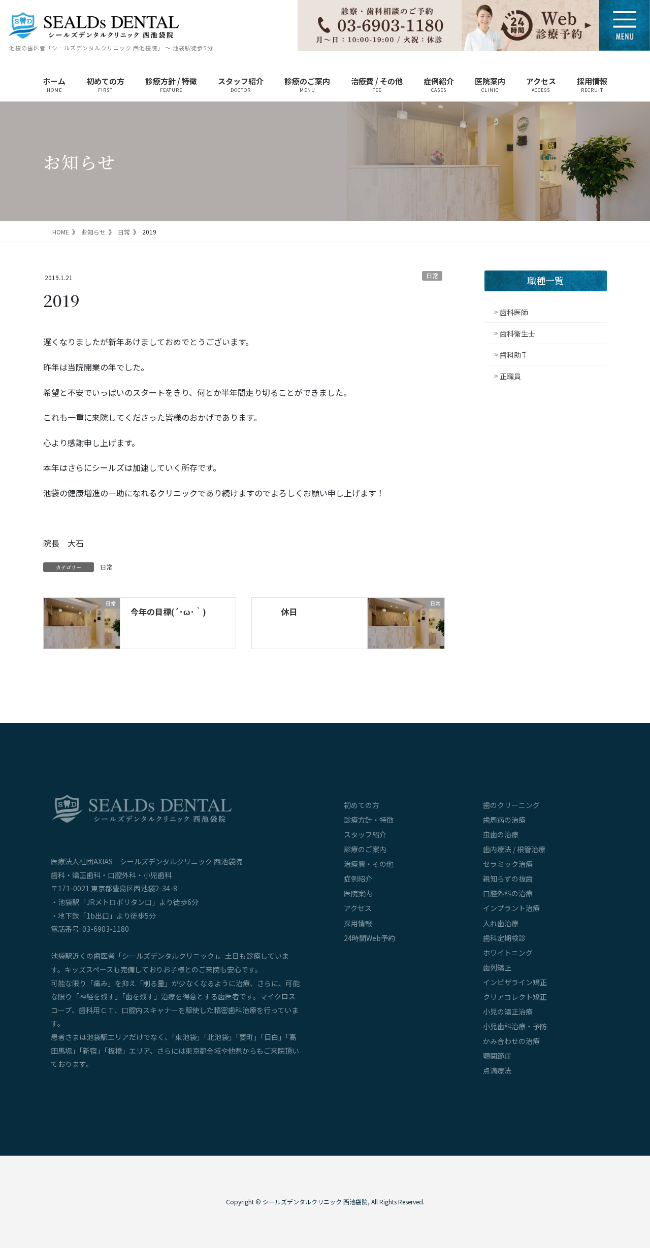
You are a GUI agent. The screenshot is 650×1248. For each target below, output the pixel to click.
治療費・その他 (369, 864)
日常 (432, 275)
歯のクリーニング (511, 805)
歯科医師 (514, 312)
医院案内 (358, 893)
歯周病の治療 (504, 820)
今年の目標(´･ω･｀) (168, 611)
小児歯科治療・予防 (515, 1026)
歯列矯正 (497, 967)
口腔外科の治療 (508, 893)
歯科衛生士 (517, 333)
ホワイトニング (508, 953)
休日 (289, 611)
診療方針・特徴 (369, 820)
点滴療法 (497, 1070)
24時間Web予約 (369, 938)
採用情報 (358, 923)
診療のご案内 (365, 849)
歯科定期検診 (504, 938)
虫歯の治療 (500, 834)
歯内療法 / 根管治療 (514, 849)
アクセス (358, 908)
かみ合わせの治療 (511, 1041)
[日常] (82, 622)
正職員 (510, 376)
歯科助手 (514, 355)
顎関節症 (497, 1056)
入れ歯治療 (500, 923)
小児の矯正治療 (508, 1011)
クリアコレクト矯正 (515, 997)
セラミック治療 (508, 864)
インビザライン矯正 (515, 982)
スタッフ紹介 (365, 834)
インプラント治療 (511, 908)
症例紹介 (358, 878)
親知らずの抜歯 (508, 878)
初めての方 (361, 805)
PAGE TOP (626, 1176)
